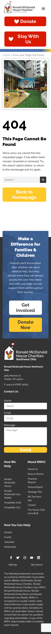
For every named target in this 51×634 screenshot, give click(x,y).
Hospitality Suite (12, 502)
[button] (43, 8)
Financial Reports (32, 480)
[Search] (43, 180)
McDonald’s (10, 547)
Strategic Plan (35, 492)
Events (7, 537)
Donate (8, 532)
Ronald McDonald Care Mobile (12, 494)
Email (7, 413)
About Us (33, 469)
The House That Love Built (36, 512)
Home (6, 55)
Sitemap (12, 564)
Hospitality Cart (12, 507)
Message (9, 425)
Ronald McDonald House (9, 482)
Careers (32, 505)
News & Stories (36, 474)
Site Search (37, 564)
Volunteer (9, 542)
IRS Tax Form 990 (34, 498)
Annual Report (35, 487)
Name (7, 400)
